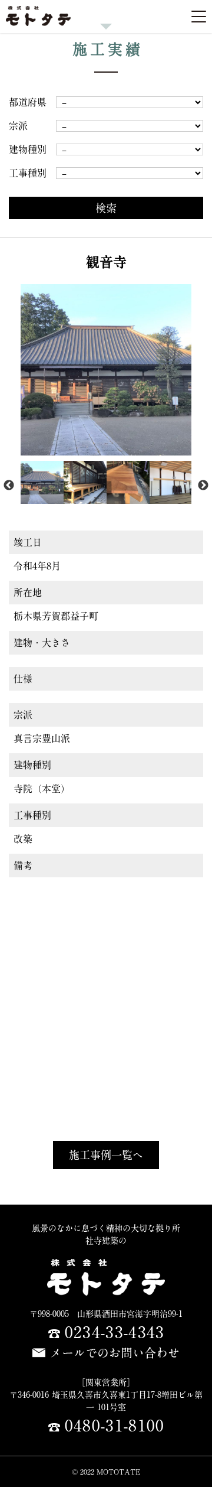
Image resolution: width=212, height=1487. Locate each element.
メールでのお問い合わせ (115, 1353)
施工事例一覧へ (106, 1155)
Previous (9, 486)
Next (203, 486)
